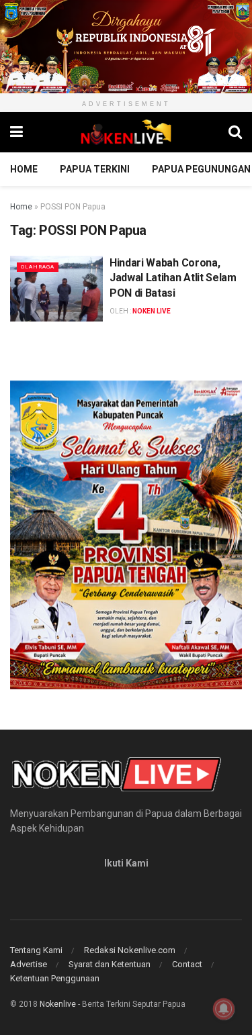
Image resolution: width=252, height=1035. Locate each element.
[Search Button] (235, 132)
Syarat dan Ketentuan (110, 964)
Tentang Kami (36, 950)
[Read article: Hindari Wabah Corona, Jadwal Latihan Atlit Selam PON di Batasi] (56, 289)
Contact (187, 964)
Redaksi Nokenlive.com (129, 950)
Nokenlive (58, 1004)
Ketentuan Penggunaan (54, 978)
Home (24, 169)
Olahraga (37, 267)
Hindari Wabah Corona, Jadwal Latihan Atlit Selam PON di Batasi (173, 277)
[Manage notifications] (224, 1009)
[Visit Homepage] (125, 132)
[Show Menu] (16, 132)
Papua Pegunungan (201, 169)
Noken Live (151, 311)
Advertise (28, 964)
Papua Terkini (95, 169)
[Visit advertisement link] (126, 46)
